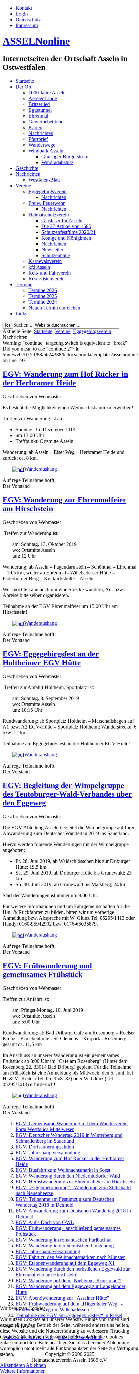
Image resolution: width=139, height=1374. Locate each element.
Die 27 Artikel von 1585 (66, 226)
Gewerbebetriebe (45, 121)
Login (22, 13)
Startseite (25, 81)
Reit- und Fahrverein (49, 273)
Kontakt (24, 8)
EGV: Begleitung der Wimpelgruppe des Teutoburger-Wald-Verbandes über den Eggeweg (67, 794)
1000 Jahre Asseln (47, 92)
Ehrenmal (38, 116)
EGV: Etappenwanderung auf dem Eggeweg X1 (65, 1263)
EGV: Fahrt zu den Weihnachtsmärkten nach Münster (70, 1257)
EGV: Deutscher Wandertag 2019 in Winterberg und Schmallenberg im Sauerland (69, 1138)
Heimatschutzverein (48, 214)
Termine (24, 284)
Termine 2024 (42, 302)
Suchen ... (23, 325)
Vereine (23, 185)
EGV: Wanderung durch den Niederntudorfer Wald (68, 1176)
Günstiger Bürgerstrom (64, 156)
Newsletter (52, 249)
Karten (35, 127)
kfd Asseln (39, 267)
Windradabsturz (57, 162)
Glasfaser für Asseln (61, 220)
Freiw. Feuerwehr (46, 203)
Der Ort (23, 86)
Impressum (27, 25)
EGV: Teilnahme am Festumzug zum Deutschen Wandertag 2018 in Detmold (65, 1202)
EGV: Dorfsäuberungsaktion (45, 1146)
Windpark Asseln (45, 150)
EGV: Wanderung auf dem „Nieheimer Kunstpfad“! (69, 1280)
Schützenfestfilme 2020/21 (68, 232)
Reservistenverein (46, 278)
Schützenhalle (55, 255)
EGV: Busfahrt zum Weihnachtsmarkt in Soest (63, 1170)
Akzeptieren (12, 1365)
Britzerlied (39, 104)
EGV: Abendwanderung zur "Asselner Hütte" (62, 1298)
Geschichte (27, 168)
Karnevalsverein (45, 261)
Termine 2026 (42, 290)
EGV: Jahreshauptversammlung (48, 1152)
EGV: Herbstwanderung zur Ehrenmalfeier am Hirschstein (75, 1181)
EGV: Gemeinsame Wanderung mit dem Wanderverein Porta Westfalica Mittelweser (72, 1126)
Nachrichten (40, 133)
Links (21, 313)
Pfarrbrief (38, 139)
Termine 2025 (42, 296)
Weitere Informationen (23, 1371)
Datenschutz (28, 19)
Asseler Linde (42, 98)
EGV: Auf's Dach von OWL (45, 1222)
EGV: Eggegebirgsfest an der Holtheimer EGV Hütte (51, 658)
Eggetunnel (40, 110)
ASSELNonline (36, 41)
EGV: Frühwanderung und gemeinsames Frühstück (47, 970)
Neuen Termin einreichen (54, 307)
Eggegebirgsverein (47, 191)
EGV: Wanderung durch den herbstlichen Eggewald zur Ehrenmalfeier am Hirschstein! (73, 1271)
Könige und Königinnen (66, 238)
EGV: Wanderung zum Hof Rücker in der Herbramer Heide (65, 378)
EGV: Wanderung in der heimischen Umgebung (65, 1245)
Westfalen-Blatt (44, 180)
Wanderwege (41, 145)
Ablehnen (36, 1365)
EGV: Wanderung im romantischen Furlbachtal (64, 1240)
